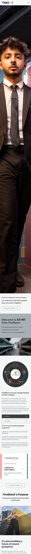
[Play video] (15, 346)
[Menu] (28, 3)
